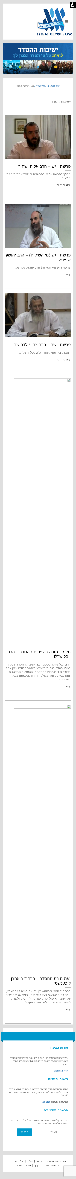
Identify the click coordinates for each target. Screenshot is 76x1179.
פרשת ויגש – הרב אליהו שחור (44, 166)
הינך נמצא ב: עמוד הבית (48, 86)
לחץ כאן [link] (46, 1102)
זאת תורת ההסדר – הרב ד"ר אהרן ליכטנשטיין (41, 980)
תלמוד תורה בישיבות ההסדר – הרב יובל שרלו (39, 654)
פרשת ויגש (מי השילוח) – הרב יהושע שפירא (38, 257)
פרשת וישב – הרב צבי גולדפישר (42, 344)
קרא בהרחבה (64, 185)
